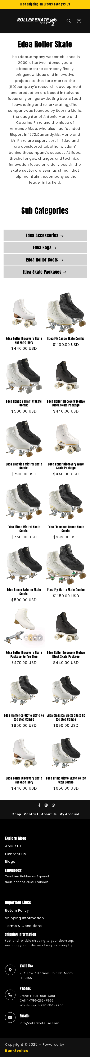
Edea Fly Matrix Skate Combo (66, 590)
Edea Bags (42, 247)
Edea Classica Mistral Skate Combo (24, 466)
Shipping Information (24, 918)
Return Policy (17, 910)
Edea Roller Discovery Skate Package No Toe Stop (24, 655)
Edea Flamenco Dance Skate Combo (66, 529)
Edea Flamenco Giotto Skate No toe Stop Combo (24, 717)
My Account (69, 814)
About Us (49, 814)
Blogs (10, 861)
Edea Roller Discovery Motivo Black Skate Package (66, 403)
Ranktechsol (17, 1050)
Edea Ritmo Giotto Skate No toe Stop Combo (66, 780)
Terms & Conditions (23, 925)
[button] (9, 21)
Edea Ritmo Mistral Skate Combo (24, 529)
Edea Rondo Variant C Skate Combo (24, 403)
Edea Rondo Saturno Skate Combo (24, 592)
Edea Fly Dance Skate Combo (66, 339)
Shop (16, 814)
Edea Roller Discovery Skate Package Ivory (24, 340)
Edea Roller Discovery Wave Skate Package (66, 466)
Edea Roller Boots (42, 260)
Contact (31, 814)
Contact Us (15, 854)
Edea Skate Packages (42, 272)
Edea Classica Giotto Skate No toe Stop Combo (66, 717)
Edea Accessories (42, 235)
